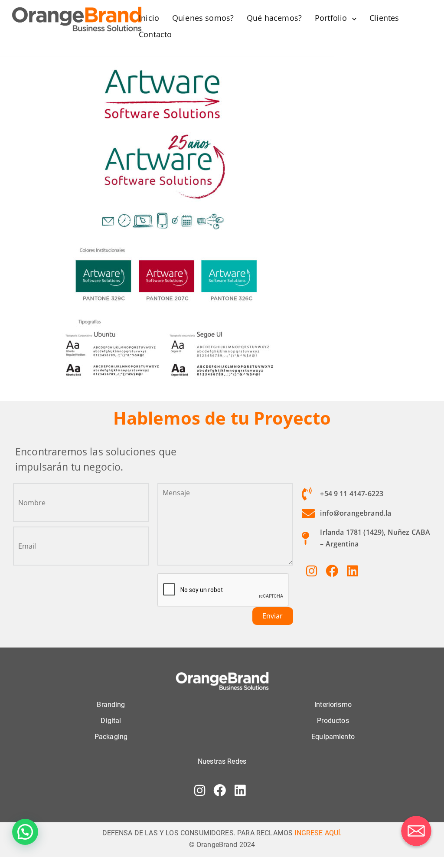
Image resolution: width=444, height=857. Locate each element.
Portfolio (331, 18)
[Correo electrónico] (416, 831)
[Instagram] (312, 571)
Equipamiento (333, 737)
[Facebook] (332, 571)
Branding (111, 704)
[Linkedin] (352, 571)
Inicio (149, 18)
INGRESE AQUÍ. (318, 833)
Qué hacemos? (274, 18)
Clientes (384, 18)
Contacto (155, 34)
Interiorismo (333, 704)
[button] (25, 832)
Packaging (111, 737)
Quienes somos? (203, 18)
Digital (111, 720)
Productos (333, 720)
